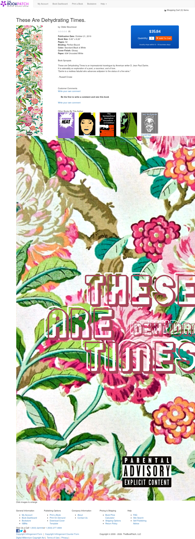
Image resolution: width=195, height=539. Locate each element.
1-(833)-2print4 (36, 527)
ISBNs (24, 523)
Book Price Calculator (110, 516)
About (80, 514)
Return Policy (111, 523)
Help (103, 3)
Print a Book (77, 3)
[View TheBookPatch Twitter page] (21, 530)
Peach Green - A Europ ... (128, 140)
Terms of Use (53, 537)
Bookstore (91, 3)
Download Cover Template (57, 522)
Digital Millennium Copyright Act (30, 537)
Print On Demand (57, 517)
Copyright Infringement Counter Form (62, 534)
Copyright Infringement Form (29, 534)
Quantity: (143, 38)
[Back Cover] (29, 117)
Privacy (64, 537)
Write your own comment (69, 91)
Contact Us (83, 517)
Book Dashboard (60, 3)
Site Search (138, 517)
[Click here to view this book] (66, 125)
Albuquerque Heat (66, 139)
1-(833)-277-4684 (54, 527)
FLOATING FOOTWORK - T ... (148, 138)
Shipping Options (113, 520)
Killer (81, 136)
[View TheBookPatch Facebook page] (18, 530)
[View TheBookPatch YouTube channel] (24, 530)
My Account (43, 3)
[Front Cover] (29, 80)
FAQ (135, 514)
